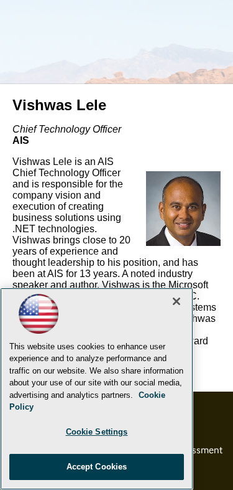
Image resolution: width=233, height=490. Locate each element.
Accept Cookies (96, 466)
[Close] (176, 301)
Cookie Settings (97, 431)
